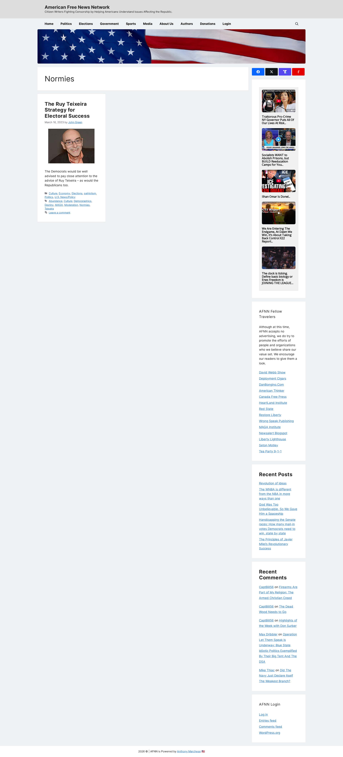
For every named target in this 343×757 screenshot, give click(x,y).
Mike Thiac (267, 670)
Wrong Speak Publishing (276, 421)
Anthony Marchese (189, 751)
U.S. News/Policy (65, 197)
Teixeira (49, 208)
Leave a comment (59, 212)
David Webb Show (272, 372)
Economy (64, 193)
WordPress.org (269, 733)
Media (147, 24)
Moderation (71, 204)
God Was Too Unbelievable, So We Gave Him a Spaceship (278, 509)
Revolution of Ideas (273, 483)
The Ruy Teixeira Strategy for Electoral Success (67, 110)
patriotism (90, 193)
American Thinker (271, 390)
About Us (166, 24)
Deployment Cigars (272, 378)
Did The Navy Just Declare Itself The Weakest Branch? (276, 675)
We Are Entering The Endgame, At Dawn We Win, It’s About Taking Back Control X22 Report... (277, 235)
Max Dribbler (268, 634)
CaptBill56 (266, 587)
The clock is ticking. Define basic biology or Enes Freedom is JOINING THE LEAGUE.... (277, 278)
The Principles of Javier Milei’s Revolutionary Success (275, 544)
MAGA (59, 204)
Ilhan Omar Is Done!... (276, 196)
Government (109, 24)
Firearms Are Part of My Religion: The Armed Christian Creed (278, 592)
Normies (84, 204)
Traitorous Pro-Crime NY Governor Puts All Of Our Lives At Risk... (278, 120)
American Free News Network (77, 7)
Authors (187, 24)
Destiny (49, 204)
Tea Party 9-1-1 (270, 451)
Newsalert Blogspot (273, 433)
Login (227, 24)
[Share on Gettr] (298, 72)
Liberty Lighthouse (272, 439)
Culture (53, 193)
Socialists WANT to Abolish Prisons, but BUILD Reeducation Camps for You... (275, 159)
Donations (207, 24)
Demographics (82, 200)
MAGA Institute (270, 427)
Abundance (55, 200)
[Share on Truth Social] (285, 72)
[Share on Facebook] (258, 72)
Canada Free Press (273, 396)
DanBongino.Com (271, 384)
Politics (66, 24)
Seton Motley (268, 445)
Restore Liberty (270, 415)
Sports (131, 24)
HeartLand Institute (273, 403)
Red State (266, 409)
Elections (86, 24)
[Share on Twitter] (271, 72)
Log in (263, 714)
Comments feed (270, 726)
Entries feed (267, 720)
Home (49, 24)
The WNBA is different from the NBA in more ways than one (275, 494)
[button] (297, 24)
